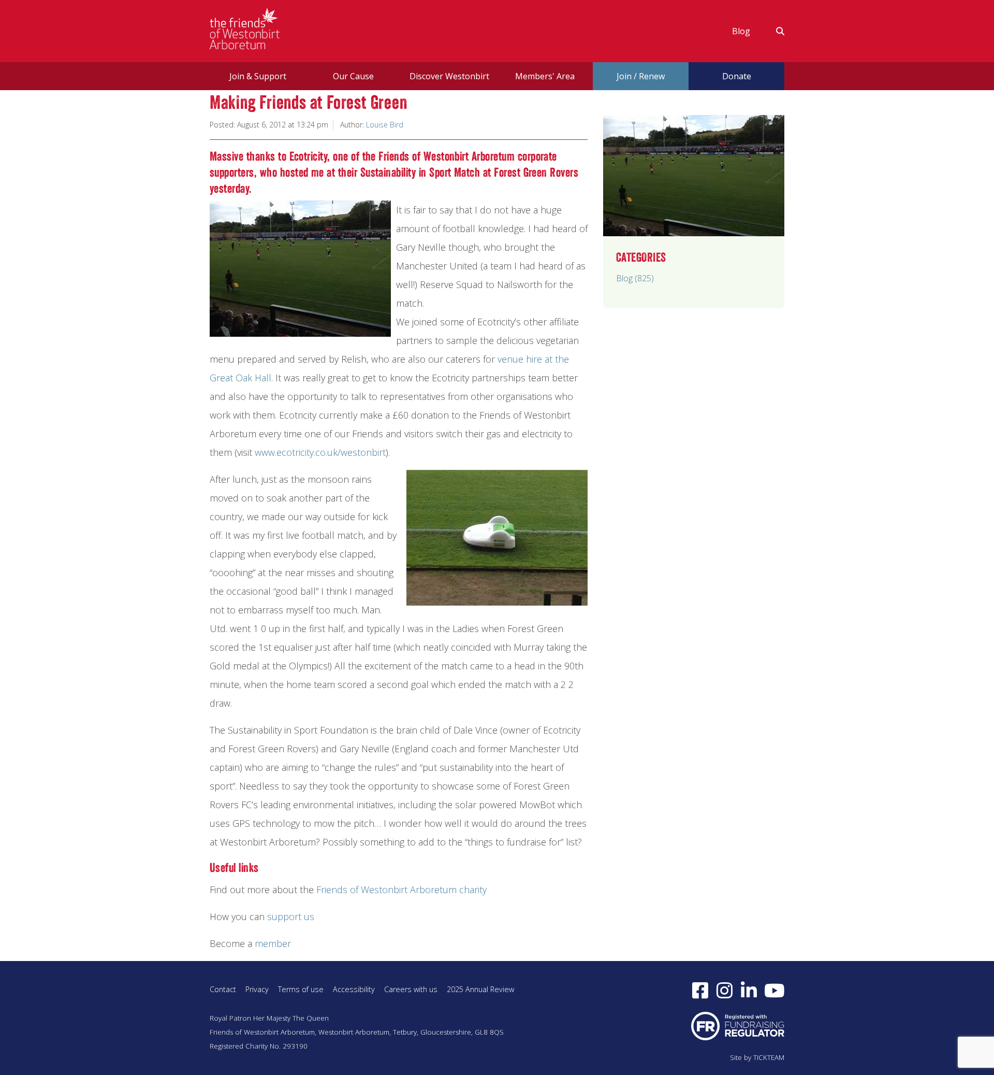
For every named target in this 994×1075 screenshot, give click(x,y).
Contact (223, 989)
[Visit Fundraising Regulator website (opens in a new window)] (737, 1025)
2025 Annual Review (480, 989)
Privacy (257, 989)
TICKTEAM (768, 1057)
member (273, 943)
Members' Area (545, 76)
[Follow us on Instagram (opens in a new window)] (725, 990)
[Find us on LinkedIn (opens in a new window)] (749, 990)
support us (290, 916)
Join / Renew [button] (641, 76)
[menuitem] (741, 31)
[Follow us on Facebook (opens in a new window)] (700, 990)
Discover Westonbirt (449, 76)
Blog (741, 31)
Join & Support (257, 76)
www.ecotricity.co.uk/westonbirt (320, 452)
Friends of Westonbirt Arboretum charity (401, 889)
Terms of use (301, 989)
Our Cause (353, 76)
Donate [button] (736, 76)
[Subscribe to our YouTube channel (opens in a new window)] (774, 990)
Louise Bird (384, 125)
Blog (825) (635, 278)
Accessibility (354, 989)
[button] (773, 31)
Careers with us (410, 989)
